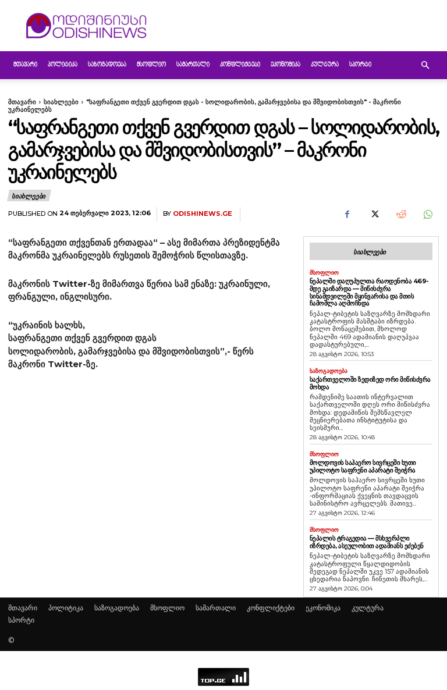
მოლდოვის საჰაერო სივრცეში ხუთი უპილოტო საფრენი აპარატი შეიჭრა (363, 466)
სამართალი (193, 65)
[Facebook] (347, 214)
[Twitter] (373, 214)
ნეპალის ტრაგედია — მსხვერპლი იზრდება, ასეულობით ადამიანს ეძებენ (367, 542)
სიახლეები (61, 102)
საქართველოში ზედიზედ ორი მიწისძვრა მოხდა (370, 383)
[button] (425, 65)
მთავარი (25, 65)
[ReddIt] (400, 214)
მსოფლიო (151, 65)
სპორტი (360, 65)
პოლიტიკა (62, 65)
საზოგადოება (107, 65)
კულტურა (325, 65)
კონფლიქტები (240, 65)
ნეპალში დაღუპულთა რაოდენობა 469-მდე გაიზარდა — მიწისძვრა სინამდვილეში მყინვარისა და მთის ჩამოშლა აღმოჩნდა (369, 292)
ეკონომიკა (285, 65)
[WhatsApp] (427, 214)
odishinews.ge (202, 214)
